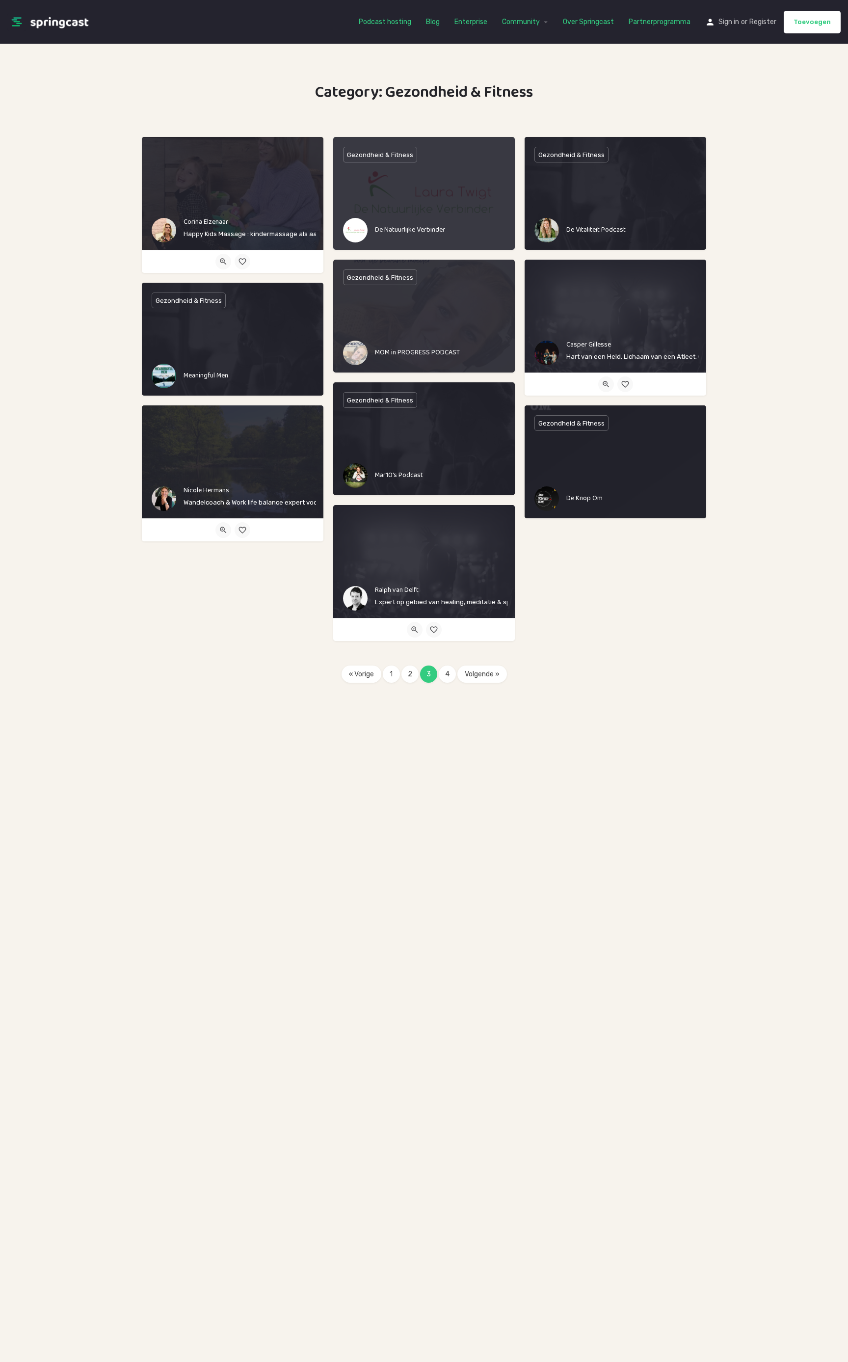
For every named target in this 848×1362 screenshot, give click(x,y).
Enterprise (470, 22)
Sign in (728, 22)
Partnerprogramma (659, 22)
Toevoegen (812, 22)
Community (521, 22)
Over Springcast (588, 22)
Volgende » (482, 674)
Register (762, 22)
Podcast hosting (385, 22)
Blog (433, 22)
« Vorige (361, 674)
